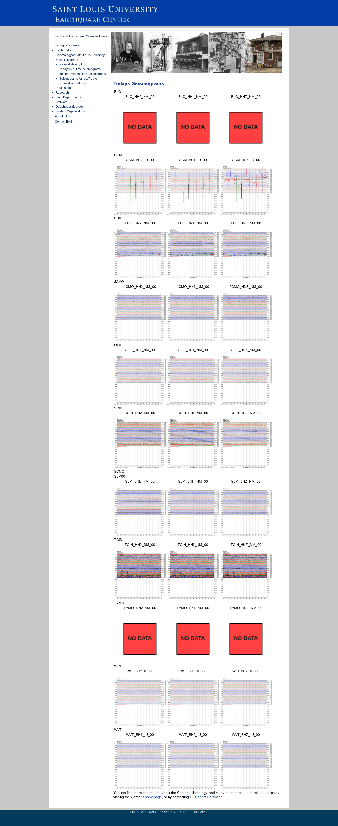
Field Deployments (68, 97)
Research (62, 92)
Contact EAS (63, 121)
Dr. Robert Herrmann (206, 797)
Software (62, 102)
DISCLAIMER (200, 812)
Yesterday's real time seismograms (82, 74)
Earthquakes (64, 50)
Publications (64, 88)
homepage (153, 797)
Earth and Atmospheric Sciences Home (81, 36)
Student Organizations (71, 111)
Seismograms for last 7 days (78, 78)
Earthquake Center (67, 45)
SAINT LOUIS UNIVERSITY (167, 812)
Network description (72, 64)
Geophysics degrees (69, 106)
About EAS (62, 116)
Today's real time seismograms (80, 69)
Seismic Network (67, 60)
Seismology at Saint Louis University (80, 55)
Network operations (72, 83)
